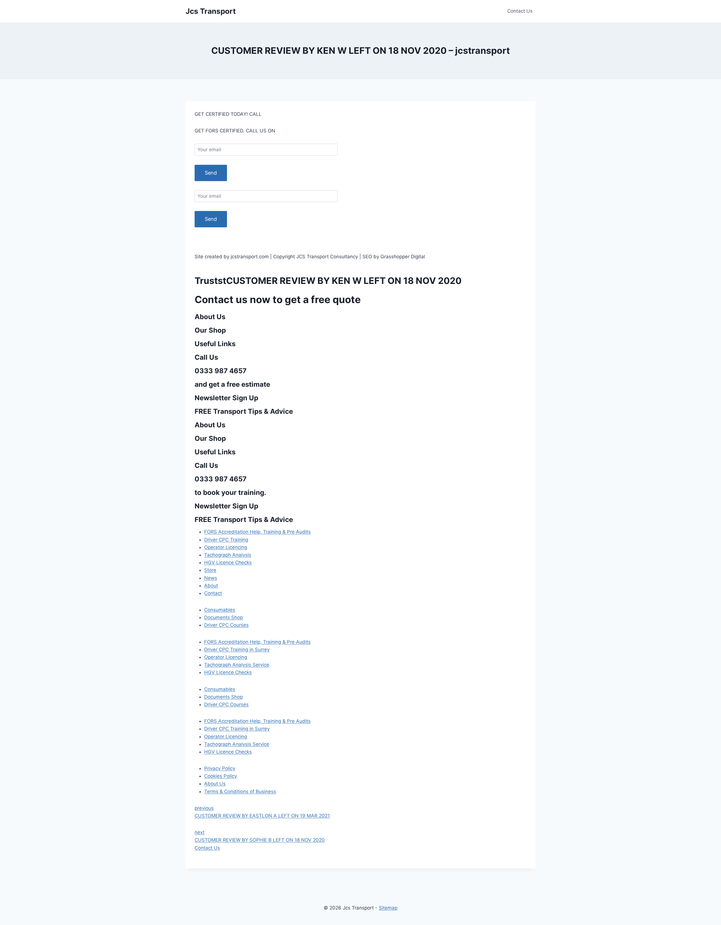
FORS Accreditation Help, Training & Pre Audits (257, 532)
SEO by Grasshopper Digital (393, 240)
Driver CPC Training (226, 539)
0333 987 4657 (281, 114)
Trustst (210, 280)
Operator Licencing (225, 547)
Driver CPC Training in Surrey (237, 649)
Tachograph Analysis (227, 555)
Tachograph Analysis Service (236, 665)
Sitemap (388, 908)
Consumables (219, 610)
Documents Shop (223, 617)
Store (210, 570)
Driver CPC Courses (226, 625)
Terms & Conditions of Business (240, 791)
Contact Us (520, 11)
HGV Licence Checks (228, 562)
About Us (215, 783)
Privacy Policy (219, 768)
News (210, 578)
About (211, 585)
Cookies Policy (220, 776)
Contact (213, 593)
